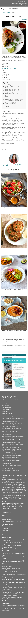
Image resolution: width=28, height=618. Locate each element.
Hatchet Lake (15, 517)
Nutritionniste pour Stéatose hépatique (11, 460)
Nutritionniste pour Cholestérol (9, 421)
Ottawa (8, 506)
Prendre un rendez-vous (13, 8)
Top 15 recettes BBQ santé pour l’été (11, 552)
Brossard (21, 479)
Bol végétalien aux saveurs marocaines (14, 289)
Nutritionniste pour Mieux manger (10, 447)
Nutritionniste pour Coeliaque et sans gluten (13, 423)
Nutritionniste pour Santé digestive (10, 457)
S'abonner (14, 355)
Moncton (14, 521)
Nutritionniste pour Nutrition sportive (11, 450)
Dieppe (3, 521)
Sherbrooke (5, 497)
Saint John (19, 521)
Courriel (3, 350)
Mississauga (18, 505)
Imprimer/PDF (24, 19)
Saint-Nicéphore (18, 494)
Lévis (3, 484)
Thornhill (12, 506)
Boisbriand (9, 479)
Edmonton (8, 512)
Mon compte (24, 5)
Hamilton (21, 503)
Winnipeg (4, 535)
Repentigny (4, 489)
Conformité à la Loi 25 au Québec (10, 571)
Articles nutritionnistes (6, 409)
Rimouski (10, 489)
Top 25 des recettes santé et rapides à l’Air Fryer (14, 597)
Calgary (4, 512)
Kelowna (4, 526)
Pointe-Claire (13, 487)
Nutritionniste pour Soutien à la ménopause (13, 458)
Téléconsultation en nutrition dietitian (11, 465)
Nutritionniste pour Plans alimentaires (11, 454)
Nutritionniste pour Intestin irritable (11, 439)
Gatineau (12, 482)
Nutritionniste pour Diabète (9, 425)
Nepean (23, 505)
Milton (13, 505)
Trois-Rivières (17, 497)
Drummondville (6, 482)
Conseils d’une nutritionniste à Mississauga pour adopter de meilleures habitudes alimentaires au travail (14, 561)
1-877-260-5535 (23, 1)
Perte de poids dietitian (7, 452)
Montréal (17, 486)
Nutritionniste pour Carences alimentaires (12, 420)
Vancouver (12, 526)
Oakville (4, 506)
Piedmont (7, 487)
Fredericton (9, 521)
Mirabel (18, 484)
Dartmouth (4, 517)
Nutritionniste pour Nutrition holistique (11, 449)
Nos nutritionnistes (5, 405)
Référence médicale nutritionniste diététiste (10, 399)
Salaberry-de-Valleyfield (13, 495)
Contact (3, 401)
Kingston (4, 505)
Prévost (19, 487)
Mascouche (13, 484)
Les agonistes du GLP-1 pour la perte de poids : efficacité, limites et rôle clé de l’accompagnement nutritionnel (13, 594)
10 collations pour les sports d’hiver (10, 586)
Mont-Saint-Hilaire (10, 486)
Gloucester (15, 503)
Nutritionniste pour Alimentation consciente (13, 417)
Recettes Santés (5, 411)
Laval (24, 482)
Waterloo (9, 508)
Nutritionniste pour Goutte (8, 434)
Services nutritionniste (6, 403)
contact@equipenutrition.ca (20, 3)
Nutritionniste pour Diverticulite (10, 426)
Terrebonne (11, 497)
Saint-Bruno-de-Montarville (16, 490)
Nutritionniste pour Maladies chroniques (12, 442)
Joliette (20, 482)
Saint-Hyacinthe (11, 492)
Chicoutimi (11, 481)
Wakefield (17, 499)
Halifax (9, 517)
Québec (23, 487)
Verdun (13, 499)
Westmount (23, 499)
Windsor (14, 508)
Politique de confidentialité (7, 413)
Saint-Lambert (10, 494)
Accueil (3, 12)
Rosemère (15, 489)
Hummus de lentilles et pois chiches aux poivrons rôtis (14, 331)
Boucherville (15, 479)
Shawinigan (22, 495)
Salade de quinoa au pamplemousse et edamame (14, 208)
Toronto (17, 506)
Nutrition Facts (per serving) (9, 68)
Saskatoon (8, 530)
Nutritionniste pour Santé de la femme (11, 455)
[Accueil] (2, 8)
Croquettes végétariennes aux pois (14, 248)
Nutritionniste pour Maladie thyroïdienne (12, 441)
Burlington (10, 503)
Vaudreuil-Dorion (6, 499)
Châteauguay (5, 481)
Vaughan (4, 508)
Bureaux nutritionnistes (6, 407)
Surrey (8, 526)
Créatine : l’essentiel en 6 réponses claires (12, 590)
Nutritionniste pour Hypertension (10, 438)
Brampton (4, 503)
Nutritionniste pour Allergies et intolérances (13, 418)
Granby (17, 482)
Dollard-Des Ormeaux (19, 481)
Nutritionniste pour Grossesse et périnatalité (13, 436)
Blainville (4, 479)
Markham (9, 505)
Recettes (8, 12)
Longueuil (7, 484)
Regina (3, 530)
